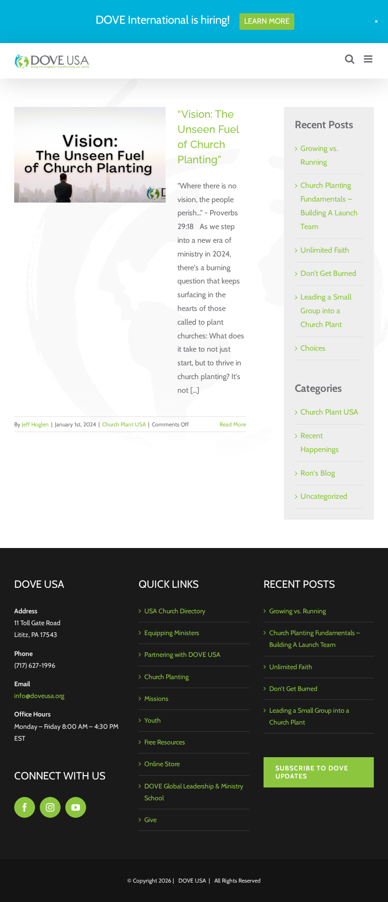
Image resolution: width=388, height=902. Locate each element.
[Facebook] (24, 807)
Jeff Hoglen (35, 424)
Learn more (267, 21)
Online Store (162, 764)
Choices (313, 348)
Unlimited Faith (324, 250)
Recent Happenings (319, 442)
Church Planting (166, 676)
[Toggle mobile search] (349, 59)
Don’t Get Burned (328, 273)
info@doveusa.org (39, 695)
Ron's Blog (317, 473)
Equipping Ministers (171, 632)
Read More (233, 424)
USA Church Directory (174, 611)
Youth (152, 720)
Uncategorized (323, 496)
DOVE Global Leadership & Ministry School (193, 792)
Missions (156, 698)
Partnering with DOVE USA (182, 654)
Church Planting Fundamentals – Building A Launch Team (314, 638)
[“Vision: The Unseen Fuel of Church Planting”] (90, 155)
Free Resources (164, 742)
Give (150, 819)
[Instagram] (50, 807)
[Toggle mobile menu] (369, 59)
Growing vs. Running (297, 611)
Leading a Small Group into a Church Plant (326, 310)
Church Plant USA (124, 424)
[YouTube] (75, 807)
